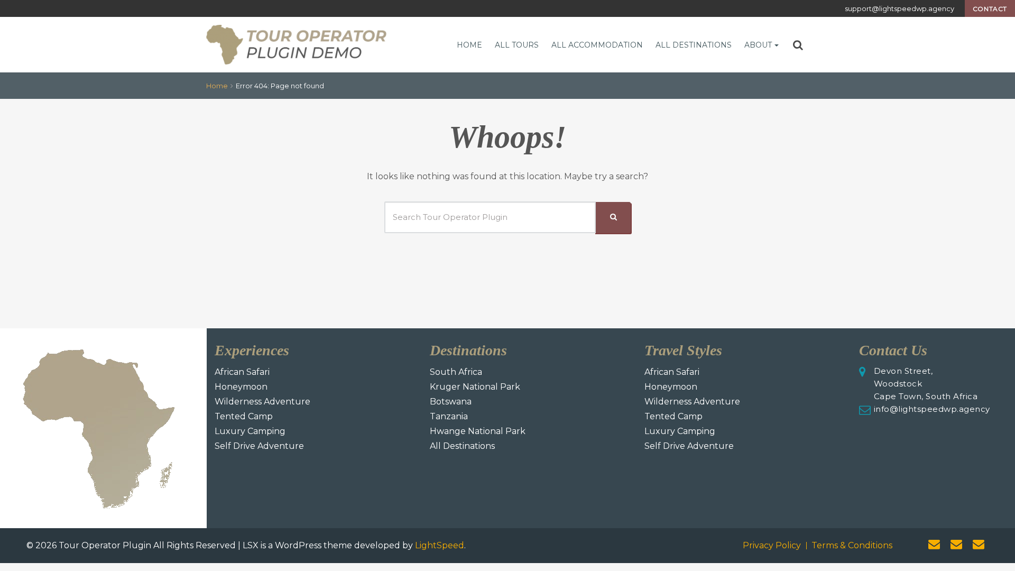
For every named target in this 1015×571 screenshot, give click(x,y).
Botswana (451, 402)
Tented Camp (244, 416)
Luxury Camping (250, 431)
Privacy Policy (772, 545)
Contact (990, 9)
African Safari (242, 372)
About (758, 45)
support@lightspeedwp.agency (899, 8)
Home (469, 45)
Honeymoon (241, 387)
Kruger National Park (475, 387)
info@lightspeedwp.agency (932, 409)
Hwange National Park (477, 431)
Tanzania (449, 416)
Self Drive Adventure (259, 446)
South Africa (456, 372)
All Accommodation (597, 45)
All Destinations (694, 45)
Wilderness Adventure (262, 402)
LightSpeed (439, 545)
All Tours (517, 45)
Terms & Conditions (851, 545)
